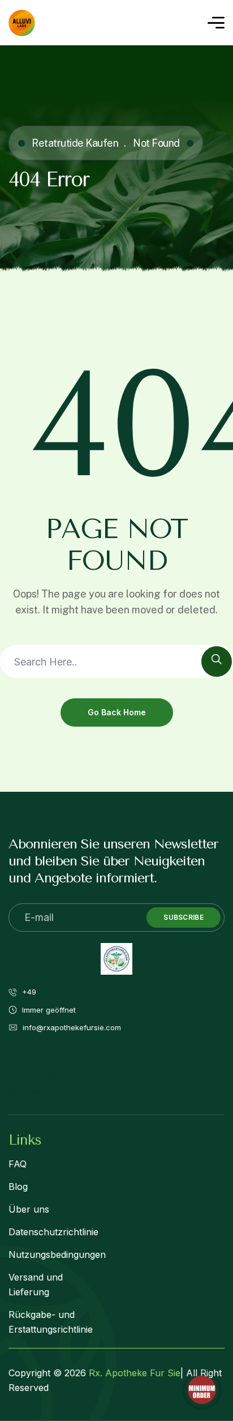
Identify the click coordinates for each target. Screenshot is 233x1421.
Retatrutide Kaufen (75, 143)
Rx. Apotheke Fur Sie (134, 1373)
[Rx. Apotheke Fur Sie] (21, 23)
